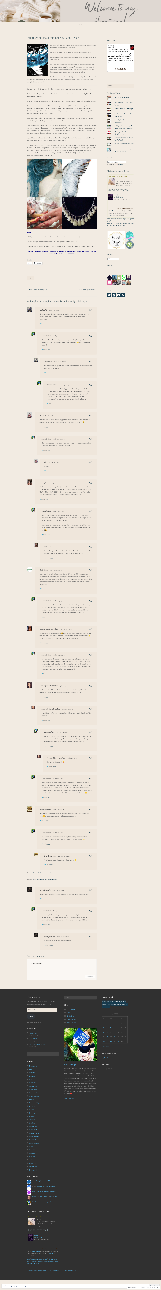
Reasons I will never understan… (46, 1186)
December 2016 (34, 1133)
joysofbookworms (45, 809)
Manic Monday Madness (119, 1001)
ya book (126, 1004)
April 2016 (32, 1160)
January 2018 (33, 1089)
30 (125, 1041)
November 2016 (34, 1136)
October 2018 (33, 1069)
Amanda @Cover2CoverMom (49, 686)
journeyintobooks (45, 890)
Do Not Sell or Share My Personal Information (64, 1270)
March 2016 (32, 1163)
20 (114, 1036)
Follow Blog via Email (34, 997)
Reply (90, 310)
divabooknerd (44, 570)
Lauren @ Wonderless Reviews (49, 629)
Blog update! (33, 1038)
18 (107, 1036)
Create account (71, 1009)
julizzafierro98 (36, 1181)
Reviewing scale (106, 1004)
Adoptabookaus (46, 336)
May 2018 (32, 1076)
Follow (31, 1016)
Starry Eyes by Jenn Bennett (38, 1044)
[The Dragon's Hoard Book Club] (112, 181)
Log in (68, 1012)
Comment (90, 976)
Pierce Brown (111, 47)
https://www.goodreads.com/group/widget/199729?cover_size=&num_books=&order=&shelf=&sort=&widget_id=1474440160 (42, 1261)
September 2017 (34, 1103)
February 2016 (33, 1166)
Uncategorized (120, 1004)
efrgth (34, 1191)
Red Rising (111, 45)
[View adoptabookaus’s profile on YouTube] (119, 295)
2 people (46, 820)
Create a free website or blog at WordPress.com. (39, 1270)
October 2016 (33, 1140)
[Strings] (111, 197)
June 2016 (32, 1153)
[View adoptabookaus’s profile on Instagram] (114, 295)
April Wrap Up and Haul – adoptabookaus (45, 879)
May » (107, 1047)
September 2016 (34, 1143)
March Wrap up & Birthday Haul (38, 289)
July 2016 (32, 1150)
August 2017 (32, 1106)
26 (111, 1041)
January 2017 (33, 1129)
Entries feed (70, 1016)
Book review (110, 1001)
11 (107, 1032)
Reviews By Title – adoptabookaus (43, 873)
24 (104, 1041)
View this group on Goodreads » (125, 208)
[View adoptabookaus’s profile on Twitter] (109, 295)
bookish (104, 1001)
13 (114, 1032)
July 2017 (31, 1109)
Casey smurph (70, 1064)
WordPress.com (71, 1023)
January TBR (33, 1033)
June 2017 (32, 1113)
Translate (121, 164)
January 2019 (33, 1066)
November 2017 (34, 1096)
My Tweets (105, 1058)
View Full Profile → (70, 1098)
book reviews (116, 211)
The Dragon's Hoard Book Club (117, 176)
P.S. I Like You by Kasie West (87, 289)
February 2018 (33, 1086)
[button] (116, 240)
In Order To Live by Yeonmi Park (124, 144)
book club (112, 215)
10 (104, 1032)
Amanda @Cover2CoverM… (40, 1196)
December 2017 (34, 1093)
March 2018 (32, 1083)
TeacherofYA (43, 310)
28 (118, 1041)
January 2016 (33, 1170)
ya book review (106, 1007)
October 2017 (33, 1099)
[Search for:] (120, 86)
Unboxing (113, 1004)
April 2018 (32, 1079)
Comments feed (71, 1019)
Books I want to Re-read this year (124, 108)
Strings (116, 195)
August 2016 (32, 1146)
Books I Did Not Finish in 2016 (123, 97)
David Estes (119, 197)
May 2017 (32, 1116)
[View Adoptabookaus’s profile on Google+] (123, 295)
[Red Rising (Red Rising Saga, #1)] (132, 50)
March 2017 (32, 1123)
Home (80, 25)
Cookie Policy (30, 1286)
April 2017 (32, 1119)
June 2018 (32, 1072)
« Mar (103, 1047)
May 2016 (32, 1156)
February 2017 (33, 1126)
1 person (46, 323)
